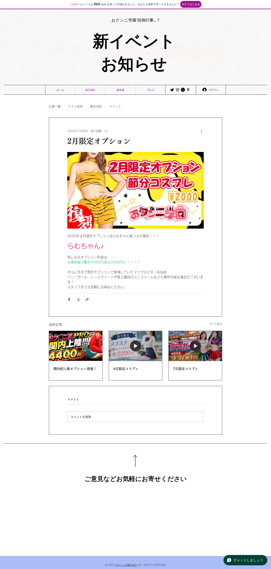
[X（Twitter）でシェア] (78, 299)
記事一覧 (55, 106)
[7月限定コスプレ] (195, 346)
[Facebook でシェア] (69, 299)
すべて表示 (215, 324)
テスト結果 (75, 106)
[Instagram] (178, 90)
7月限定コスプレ (185, 368)
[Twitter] (172, 90)
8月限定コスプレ (125, 368)
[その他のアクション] (201, 131)
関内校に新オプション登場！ (75, 368)
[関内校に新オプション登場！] (75, 346)
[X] (183, 90)
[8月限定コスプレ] (135, 346)
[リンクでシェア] (87, 299)
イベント (115, 106)
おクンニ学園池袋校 (126, 565)
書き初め (96, 106)
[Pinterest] (188, 90)
